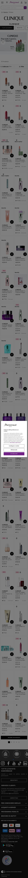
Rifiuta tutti (14, 449)
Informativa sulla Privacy (15, 442)
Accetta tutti (14, 453)
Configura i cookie (14, 445)
